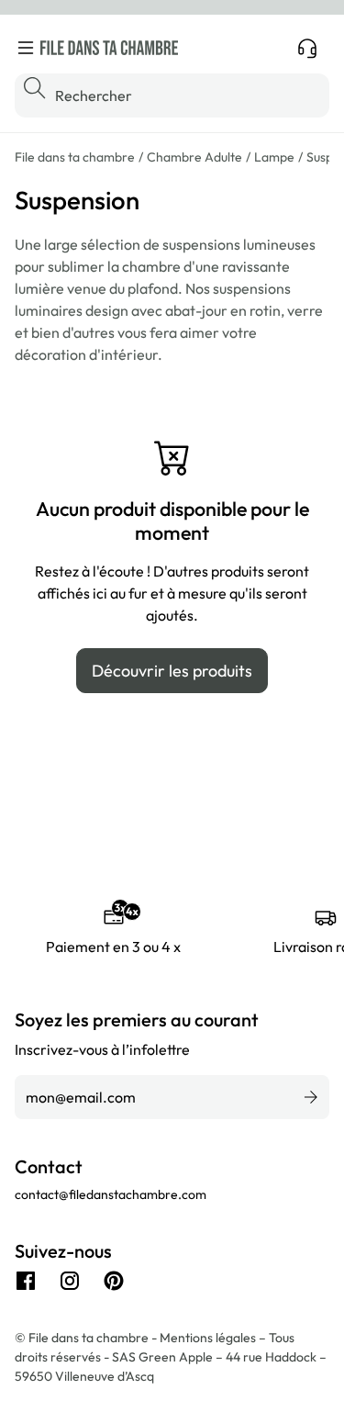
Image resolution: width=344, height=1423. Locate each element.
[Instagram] (70, 1281)
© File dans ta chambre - (87, 1337)
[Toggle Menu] (26, 48)
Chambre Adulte (194, 157)
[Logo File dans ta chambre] (109, 47)
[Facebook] (26, 1281)
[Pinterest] (114, 1281)
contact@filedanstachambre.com (110, 1194)
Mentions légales (209, 1337)
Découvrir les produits (172, 670)
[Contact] (307, 48)
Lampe (274, 157)
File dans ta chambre (75, 157)
